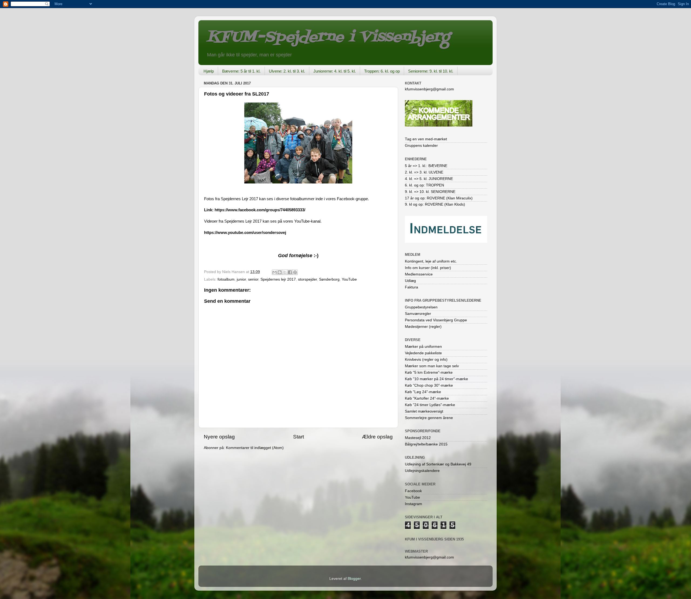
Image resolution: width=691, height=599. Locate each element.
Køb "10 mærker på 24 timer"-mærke (436, 379)
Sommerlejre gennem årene (429, 418)
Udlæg (410, 281)
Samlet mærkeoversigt (424, 411)
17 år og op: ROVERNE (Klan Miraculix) (439, 198)
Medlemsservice (419, 274)
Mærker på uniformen (423, 347)
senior (253, 279)
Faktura (411, 287)
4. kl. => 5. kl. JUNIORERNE (429, 179)
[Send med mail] (274, 272)
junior (241, 279)
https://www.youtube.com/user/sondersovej (245, 232)
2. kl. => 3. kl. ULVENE (424, 172)
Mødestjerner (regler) (423, 327)
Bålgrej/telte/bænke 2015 (426, 444)
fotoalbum (226, 279)
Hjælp (209, 71)
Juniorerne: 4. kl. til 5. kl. (334, 71)
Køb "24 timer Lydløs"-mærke (430, 405)
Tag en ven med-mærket (426, 139)
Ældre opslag (377, 437)
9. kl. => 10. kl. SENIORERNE (430, 192)
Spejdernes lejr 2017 (278, 279)
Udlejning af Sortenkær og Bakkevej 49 (438, 464)
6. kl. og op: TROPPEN (424, 185)
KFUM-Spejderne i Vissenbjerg (328, 37)
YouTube (349, 279)
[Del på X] (284, 272)
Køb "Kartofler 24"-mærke (427, 398)
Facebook (413, 491)
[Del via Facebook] (290, 272)
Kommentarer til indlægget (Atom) (255, 448)
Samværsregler (418, 314)
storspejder (307, 279)
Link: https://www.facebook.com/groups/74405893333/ (254, 210)
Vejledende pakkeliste (423, 353)
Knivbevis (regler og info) (426, 360)
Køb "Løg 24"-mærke (423, 392)
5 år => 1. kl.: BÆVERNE (426, 166)
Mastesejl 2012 (418, 438)
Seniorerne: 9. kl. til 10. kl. (430, 71)
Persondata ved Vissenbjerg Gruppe (436, 320)
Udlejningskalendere (422, 471)
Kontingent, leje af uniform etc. (431, 261)
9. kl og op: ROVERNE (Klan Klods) (435, 204)
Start (298, 437)
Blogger (354, 579)
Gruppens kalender (421, 146)
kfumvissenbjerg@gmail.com (429, 89)
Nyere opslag (219, 437)
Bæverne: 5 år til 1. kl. (241, 71)
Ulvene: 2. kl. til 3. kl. (287, 71)
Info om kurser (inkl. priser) (428, 268)
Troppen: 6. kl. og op (382, 71)
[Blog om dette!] (279, 272)
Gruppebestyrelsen (421, 307)
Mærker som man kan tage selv (432, 366)
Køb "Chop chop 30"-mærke (429, 385)
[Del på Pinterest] (295, 272)
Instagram (413, 504)
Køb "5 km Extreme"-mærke (429, 372)
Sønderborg (329, 279)
